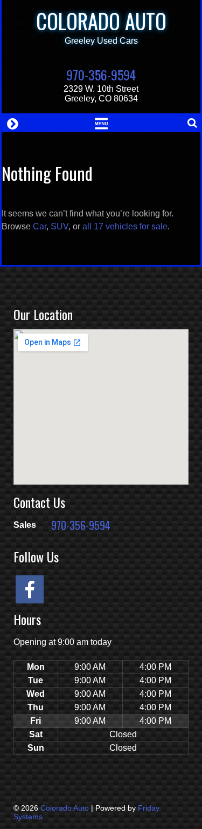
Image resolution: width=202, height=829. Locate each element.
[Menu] (101, 122)
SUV (59, 226)
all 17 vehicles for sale (125, 226)
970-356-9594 (101, 74)
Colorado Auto (101, 20)
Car (39, 226)
